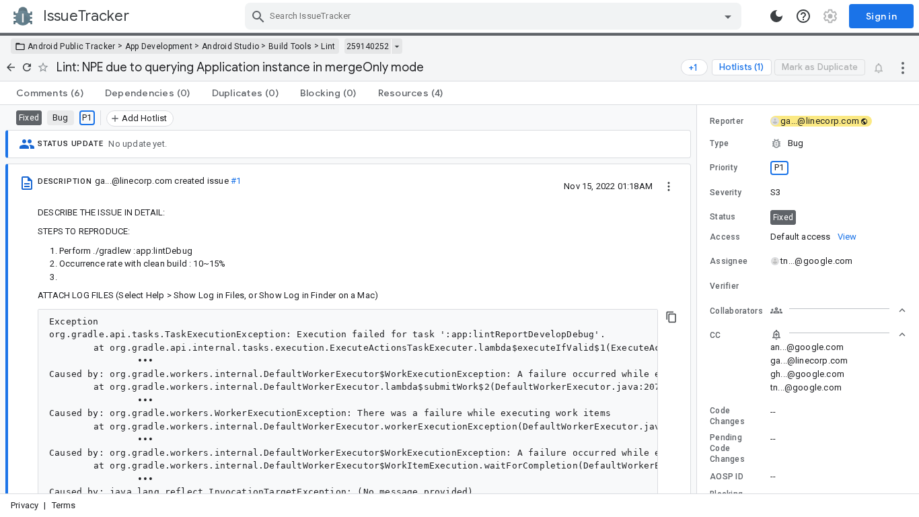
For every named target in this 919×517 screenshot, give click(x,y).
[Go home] (11, 67)
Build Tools (289, 46)
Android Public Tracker (72, 46)
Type (719, 143)
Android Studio (230, 46)
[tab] (49, 92)
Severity (725, 192)
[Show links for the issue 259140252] (396, 46)
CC (715, 335)
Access (725, 237)
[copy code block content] (671, 317)
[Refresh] (27, 67)
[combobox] (495, 16)
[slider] (699, 299)
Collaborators (736, 311)
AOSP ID (726, 476)
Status (723, 216)
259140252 (367, 46)
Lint (328, 46)
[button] (808, 143)
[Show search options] (728, 16)
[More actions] (903, 67)
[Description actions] (668, 186)
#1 (236, 181)
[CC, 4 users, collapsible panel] (838, 335)
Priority (723, 167)
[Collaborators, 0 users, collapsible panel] (838, 310)
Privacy (24, 505)
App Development (159, 46)
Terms (64, 505)
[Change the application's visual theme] (776, 16)
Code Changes (727, 416)
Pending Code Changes (727, 448)
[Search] (258, 16)
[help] (803, 16)
